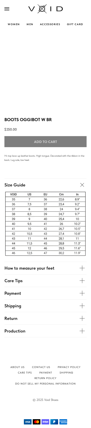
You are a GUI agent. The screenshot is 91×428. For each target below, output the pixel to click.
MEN (30, 24)
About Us (17, 367)
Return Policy (45, 378)
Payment (45, 372)
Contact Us (41, 367)
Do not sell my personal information (45, 383)
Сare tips (25, 372)
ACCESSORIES (50, 24)
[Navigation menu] (6, 8)
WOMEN (14, 24)
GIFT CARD (75, 24)
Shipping (66, 372)
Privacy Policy (69, 367)
